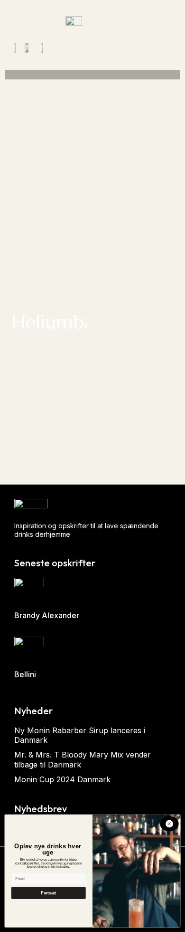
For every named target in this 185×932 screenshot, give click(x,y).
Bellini (25, 674)
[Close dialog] (169, 823)
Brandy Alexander (46, 615)
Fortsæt (48, 893)
